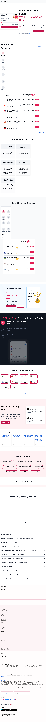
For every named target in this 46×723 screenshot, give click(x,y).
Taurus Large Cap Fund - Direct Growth (11, 263)
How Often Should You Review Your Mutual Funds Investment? (28, 436)
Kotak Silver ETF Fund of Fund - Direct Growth (13, 110)
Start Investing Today (11, 306)
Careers (2, 611)
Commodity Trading (4, 626)
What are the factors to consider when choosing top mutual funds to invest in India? (18, 538)
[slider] (2, 22)
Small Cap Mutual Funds (30, 461)
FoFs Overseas (12, 100)
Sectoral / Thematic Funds (6, 463)
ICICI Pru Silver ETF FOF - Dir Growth (14, 121)
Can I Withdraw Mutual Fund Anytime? (9, 570)
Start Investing (39, 31)
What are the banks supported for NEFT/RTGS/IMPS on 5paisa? (14, 562)
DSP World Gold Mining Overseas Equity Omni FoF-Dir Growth (13, 99)
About (2, 606)
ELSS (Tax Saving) (40, 461)
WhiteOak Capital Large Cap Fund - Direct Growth (12, 257)
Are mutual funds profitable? (7, 530)
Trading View (2, 641)
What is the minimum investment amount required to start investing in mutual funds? (18, 550)
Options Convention (4, 615)
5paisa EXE (2, 639)
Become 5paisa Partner (4, 648)
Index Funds (42, 463)
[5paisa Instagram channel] (3, 699)
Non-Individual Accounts (4, 650)
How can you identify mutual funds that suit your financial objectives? (15, 526)
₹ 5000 (4, 20)
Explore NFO (5, 422)
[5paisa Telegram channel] (1, 699)
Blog (1, 616)
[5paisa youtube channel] (12, 699)
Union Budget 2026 (3, 619)
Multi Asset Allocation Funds (9, 468)
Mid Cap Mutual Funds (18, 461)
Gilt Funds (41, 468)
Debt (3, 234)
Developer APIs (3, 642)
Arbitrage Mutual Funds (38, 466)
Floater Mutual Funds (24, 471)
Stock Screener (3, 628)
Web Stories (2, 618)
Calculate (9, 26)
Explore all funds (41, 46)
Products (2, 622)
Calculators (3, 595)
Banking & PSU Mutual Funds (11, 471)
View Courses (21, 306)
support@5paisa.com (9, 693)
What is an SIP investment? (6, 566)
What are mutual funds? (6, 501)
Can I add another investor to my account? (9, 542)
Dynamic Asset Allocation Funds (9, 466)
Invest (37, 99)
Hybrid (3, 237)
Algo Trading (2, 636)
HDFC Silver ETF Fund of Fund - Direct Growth (14, 127)
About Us (2, 608)
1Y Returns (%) (28, 95)
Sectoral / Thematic (12, 106)
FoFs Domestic (12, 111)
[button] (18, 488)
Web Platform (3, 634)
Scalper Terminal (3, 632)
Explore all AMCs (23, 393)
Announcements (3, 620)
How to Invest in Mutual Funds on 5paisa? (9, 574)
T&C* (30, 33)
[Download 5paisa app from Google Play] (5, 710)
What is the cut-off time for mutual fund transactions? (12, 558)
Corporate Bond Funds (32, 468)
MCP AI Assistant (3, 640)
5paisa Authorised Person (5, 649)
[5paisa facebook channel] (8, 699)
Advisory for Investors (4, 680)
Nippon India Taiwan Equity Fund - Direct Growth (13, 104)
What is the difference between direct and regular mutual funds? (14, 578)
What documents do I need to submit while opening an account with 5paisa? (16, 509)
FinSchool (2, 614)
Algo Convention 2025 (4, 610)
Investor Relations (3, 609)
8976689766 (27, 693)
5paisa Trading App (4, 637)
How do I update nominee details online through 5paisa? (12, 514)
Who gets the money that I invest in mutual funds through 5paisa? (14, 522)
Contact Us (2, 676)
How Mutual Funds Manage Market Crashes (5, 436)
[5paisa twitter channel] (6, 699)
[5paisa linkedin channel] (10, 699)
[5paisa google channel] (15, 699)
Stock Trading (3, 623)
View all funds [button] (41, 132)
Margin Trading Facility (4, 629)
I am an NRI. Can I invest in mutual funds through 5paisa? (12, 554)
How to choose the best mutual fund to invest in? (11, 518)
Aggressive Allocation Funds (31, 463)
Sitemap (2, 613)
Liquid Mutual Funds (21, 468)
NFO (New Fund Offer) (19, 463)
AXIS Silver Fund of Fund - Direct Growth (13, 116)
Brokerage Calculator (17, 485)
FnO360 (2, 635)
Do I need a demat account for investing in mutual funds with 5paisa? (15, 505)
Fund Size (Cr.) (24, 95)
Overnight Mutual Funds (35, 471)
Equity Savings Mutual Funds (25, 466)
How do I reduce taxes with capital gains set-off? (11, 546)
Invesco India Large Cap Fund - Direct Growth (13, 252)
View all (42, 447)
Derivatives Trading (4, 624)
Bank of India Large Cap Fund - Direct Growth (13, 268)
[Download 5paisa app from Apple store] (13, 710)
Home (2, 4)
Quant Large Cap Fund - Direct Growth (13, 246)
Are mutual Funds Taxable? (6, 534)
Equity (3, 207)
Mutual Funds (3, 627)
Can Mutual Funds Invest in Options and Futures (17, 436)
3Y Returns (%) (33, 94)
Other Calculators (23, 481)
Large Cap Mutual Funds (12, 248)
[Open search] (42, 1)
